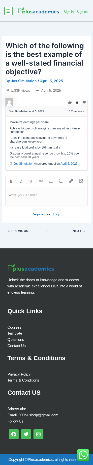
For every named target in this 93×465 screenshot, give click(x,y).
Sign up (82, 12)
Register (38, 214)
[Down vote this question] (84, 102)
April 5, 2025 (69, 163)
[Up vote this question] (70, 102)
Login (57, 214)
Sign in (69, 12)
